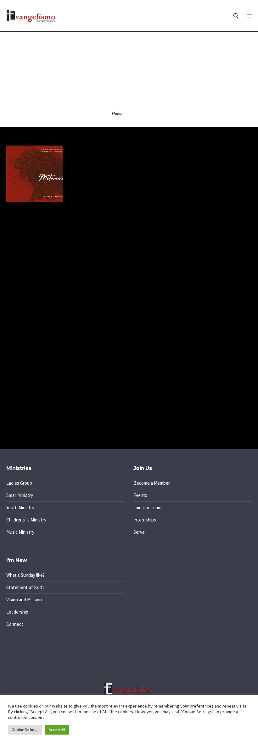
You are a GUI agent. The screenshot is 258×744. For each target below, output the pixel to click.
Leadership (17, 612)
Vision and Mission (24, 600)
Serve (139, 532)
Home (117, 113)
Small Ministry (19, 495)
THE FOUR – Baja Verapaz (31, 328)
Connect (14, 624)
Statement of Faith (25, 587)
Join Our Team (147, 507)
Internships (144, 520)
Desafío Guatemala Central (32, 378)
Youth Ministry (20, 507)
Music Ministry (20, 532)
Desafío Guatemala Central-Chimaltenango (48, 344)
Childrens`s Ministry (26, 520)
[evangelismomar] (129, 689)
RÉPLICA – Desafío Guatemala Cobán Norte (48, 311)
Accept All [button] (57, 729)
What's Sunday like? (25, 575)
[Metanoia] (34, 174)
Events (140, 495)
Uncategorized (28, 424)
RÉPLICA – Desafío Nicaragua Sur (38, 361)
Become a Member (151, 483)
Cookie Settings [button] (25, 729)
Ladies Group (19, 483)
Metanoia (90, 157)
